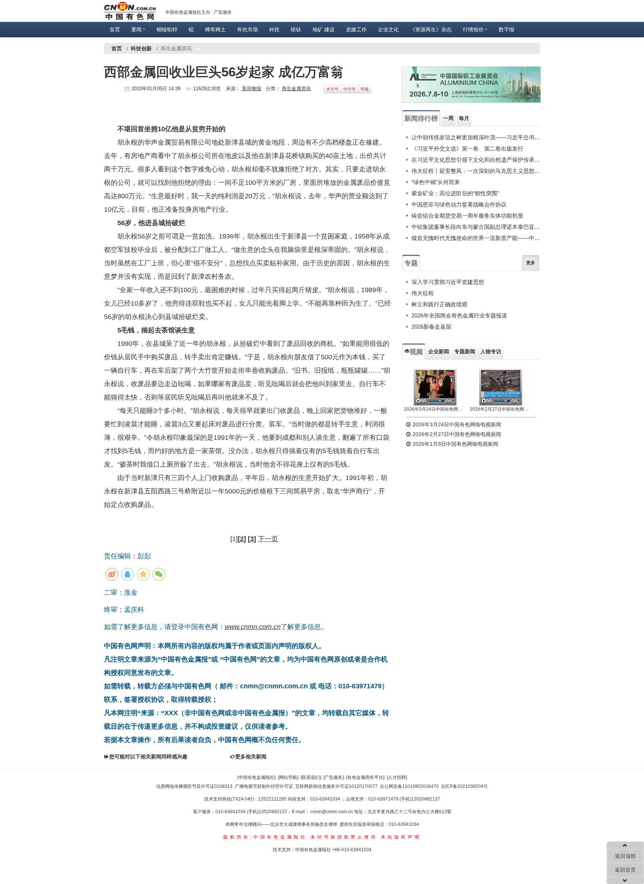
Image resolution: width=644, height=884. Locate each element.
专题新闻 (464, 351)
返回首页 (625, 870)
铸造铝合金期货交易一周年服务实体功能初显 (467, 215)
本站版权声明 (401, 837)
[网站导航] (288, 777)
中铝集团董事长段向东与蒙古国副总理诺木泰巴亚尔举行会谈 (475, 227)
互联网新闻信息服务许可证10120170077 (336, 786)
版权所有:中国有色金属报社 (265, 837)
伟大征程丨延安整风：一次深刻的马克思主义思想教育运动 (475, 171)
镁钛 (296, 29)
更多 (530, 262)
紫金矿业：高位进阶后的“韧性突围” (455, 193)
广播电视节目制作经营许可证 (264, 786)
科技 (274, 29)
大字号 (332, 89)
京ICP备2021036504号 (464, 786)
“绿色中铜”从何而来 (435, 182)
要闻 (136, 29)
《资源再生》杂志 (431, 29)
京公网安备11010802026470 (409, 786)
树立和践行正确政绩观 (439, 304)
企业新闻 (438, 351)
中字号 (349, 89)
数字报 (506, 29)
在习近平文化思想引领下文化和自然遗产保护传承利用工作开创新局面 (475, 160)
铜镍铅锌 (167, 29)
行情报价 (473, 29)
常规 (364, 89)
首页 (115, 29)
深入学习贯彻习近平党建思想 (447, 282)
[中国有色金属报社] (256, 777)
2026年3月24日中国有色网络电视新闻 (435, 409)
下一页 (268, 539)
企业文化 (388, 29)
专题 (411, 263)
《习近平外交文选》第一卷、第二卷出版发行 (467, 148)
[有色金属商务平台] (365, 777)
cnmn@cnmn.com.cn (332, 811)
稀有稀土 (215, 29)
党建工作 (356, 29)
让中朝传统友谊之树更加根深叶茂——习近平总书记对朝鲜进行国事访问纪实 (475, 137)
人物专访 (490, 351)
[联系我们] (311, 777)
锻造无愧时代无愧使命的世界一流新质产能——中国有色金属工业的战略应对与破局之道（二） (475, 238)
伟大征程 (422, 293)
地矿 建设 (323, 29)
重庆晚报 (251, 88)
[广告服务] (333, 777)
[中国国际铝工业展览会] (471, 84)
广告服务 (223, 12)
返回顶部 (625, 856)
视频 (416, 352)
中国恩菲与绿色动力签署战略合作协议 (458, 204)
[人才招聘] (397, 777)
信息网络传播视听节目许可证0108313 (194, 786)
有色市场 (247, 29)
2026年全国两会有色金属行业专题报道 (459, 315)
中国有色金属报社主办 (187, 12)
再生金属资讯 (296, 88)
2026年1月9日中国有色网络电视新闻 (454, 444)
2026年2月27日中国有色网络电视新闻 (501, 409)
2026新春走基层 (431, 326)
